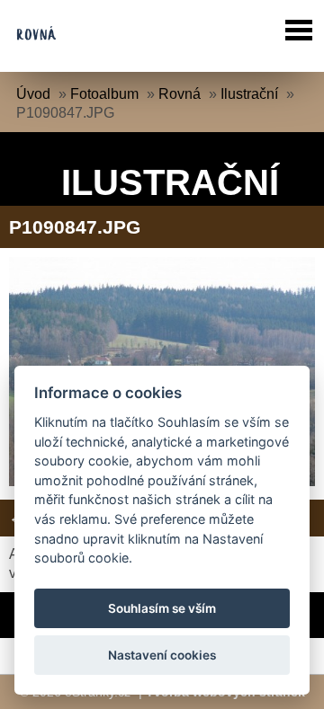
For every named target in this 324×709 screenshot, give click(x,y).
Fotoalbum (104, 94)
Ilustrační (249, 94)
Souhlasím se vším (162, 608)
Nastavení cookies (162, 655)
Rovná (179, 94)
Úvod (33, 94)
